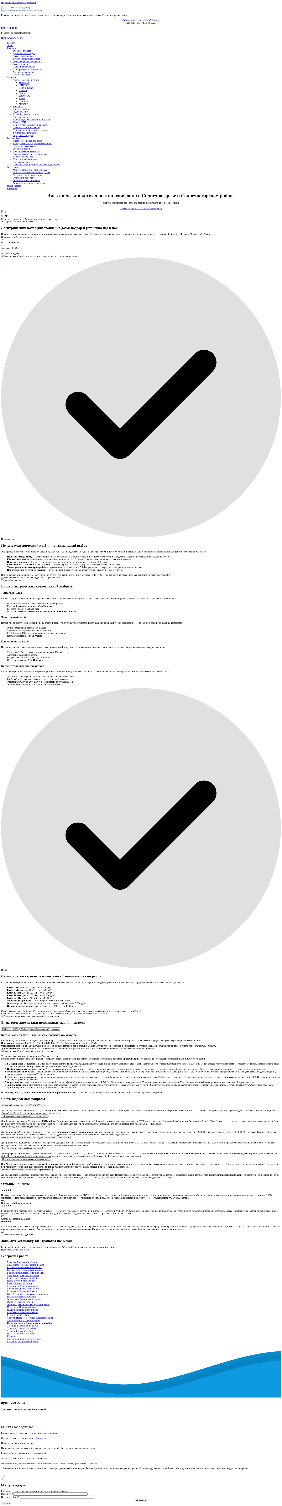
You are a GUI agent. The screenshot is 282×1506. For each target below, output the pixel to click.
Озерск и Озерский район (20, 1302)
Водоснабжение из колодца (26, 151)
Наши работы (14, 186)
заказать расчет (50, 1463)
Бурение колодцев (22, 51)
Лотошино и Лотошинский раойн (24, 1339)
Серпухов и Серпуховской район (23, 1320)
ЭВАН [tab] (15, 1029)
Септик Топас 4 (27, 88)
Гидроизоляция (20, 111)
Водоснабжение (15, 138)
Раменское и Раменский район (22, 1312)
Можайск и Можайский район (22, 1291)
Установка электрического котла (29, 183)
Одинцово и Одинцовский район (24, 1299)
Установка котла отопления (26, 180)
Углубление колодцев (24, 72)
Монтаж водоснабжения (25, 159)
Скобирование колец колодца (27, 69)
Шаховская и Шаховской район (22, 1341)
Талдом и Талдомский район (21, 1328)
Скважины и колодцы (24, 66)
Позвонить (26, 237)
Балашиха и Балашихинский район (24, 1267)
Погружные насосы (23, 162)
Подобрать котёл (10, 237)
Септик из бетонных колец (26, 127)
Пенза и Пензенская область (21, 1333)
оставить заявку (67, 1463)
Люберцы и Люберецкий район (23, 1288)
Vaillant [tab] (24, 1029)
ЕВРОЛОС (24, 96)
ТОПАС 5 (24, 82)
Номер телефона (10, 1497)
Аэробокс (18, 106)
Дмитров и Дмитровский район (23, 1275)
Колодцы (11, 48)
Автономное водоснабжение (27, 141)
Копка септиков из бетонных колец (30, 125)
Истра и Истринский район (21, 1280)
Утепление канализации (25, 133)
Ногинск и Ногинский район (21, 1296)
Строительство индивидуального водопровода (36, 164)
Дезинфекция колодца (24, 53)
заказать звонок (34, 1463)
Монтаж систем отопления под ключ (31, 172)
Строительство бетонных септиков (30, 130)
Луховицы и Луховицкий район (23, 1286)
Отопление (12, 167)
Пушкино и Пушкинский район (23, 1310)
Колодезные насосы (23, 156)
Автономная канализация (26, 80)
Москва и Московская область (22, 1262)
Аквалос (23, 90)
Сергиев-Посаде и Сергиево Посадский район (30, 1318)
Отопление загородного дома (27, 175)
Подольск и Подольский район (22, 1307)
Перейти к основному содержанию (18, 2)
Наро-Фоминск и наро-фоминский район (27, 1294)
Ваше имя (7, 1494)
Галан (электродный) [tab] (39, 1029)
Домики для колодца (23, 56)
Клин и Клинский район (19, 1283)
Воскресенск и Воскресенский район (25, 1273)
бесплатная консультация (13, 1463)
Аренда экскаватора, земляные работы (32, 143)
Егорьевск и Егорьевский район (23, 1278)
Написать (41, 1438)
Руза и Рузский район (18, 1315)
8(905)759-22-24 (9, 28)
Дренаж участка (21, 117)
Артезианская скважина (25, 146)
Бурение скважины (22, 148)
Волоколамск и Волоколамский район (26, 1270)
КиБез (22, 98)
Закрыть (6, 1503)
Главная (11, 43)
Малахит (23, 103)
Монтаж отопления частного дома (30, 170)
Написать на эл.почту (12, 38)
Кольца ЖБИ (19, 122)
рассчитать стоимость (86, 1463)
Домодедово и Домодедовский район (26, 1265)
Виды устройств (21, 109)
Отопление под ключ (23, 178)
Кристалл (23, 101)
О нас (10, 45)
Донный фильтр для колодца (27, 58)
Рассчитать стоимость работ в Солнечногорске (141, 208)
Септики (11, 77)
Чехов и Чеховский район (20, 1331)
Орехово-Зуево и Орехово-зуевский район (28, 1304)
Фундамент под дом (23, 135)
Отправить (141, 1500)
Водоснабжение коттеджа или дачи (30, 154)
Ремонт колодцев (21, 64)
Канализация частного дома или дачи (32, 119)
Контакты (12, 188)
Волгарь (23, 93)
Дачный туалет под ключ (25, 114)
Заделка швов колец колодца (27, 61)
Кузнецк (11, 1336)
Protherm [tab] (6, 1029)
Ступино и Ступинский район (22, 1325)
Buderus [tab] (55, 1029)
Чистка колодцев (21, 74)
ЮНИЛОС (24, 85)
